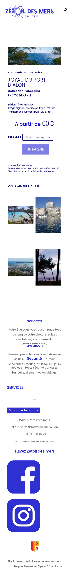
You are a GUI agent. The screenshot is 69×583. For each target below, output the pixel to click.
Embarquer (36, 149)
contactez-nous (25, 410)
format (15, 137)
